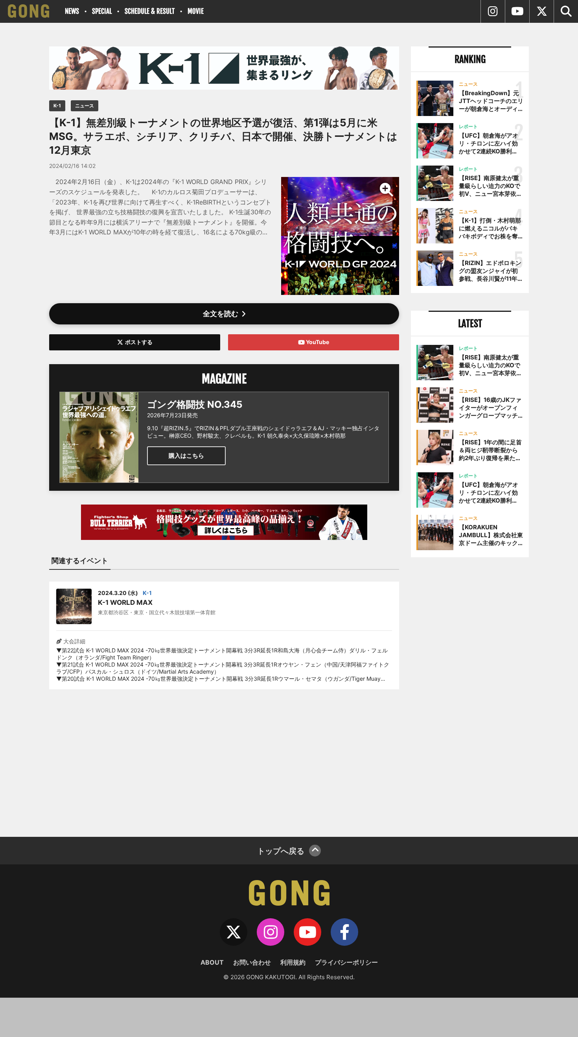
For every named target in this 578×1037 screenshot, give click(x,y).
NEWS (72, 11)
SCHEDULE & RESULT (150, 11)
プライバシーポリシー (346, 962)
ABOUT (212, 962)
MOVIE (196, 11)
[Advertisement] (224, 758)
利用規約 (293, 962)
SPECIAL (102, 11)
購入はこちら (186, 455)
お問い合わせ (252, 962)
